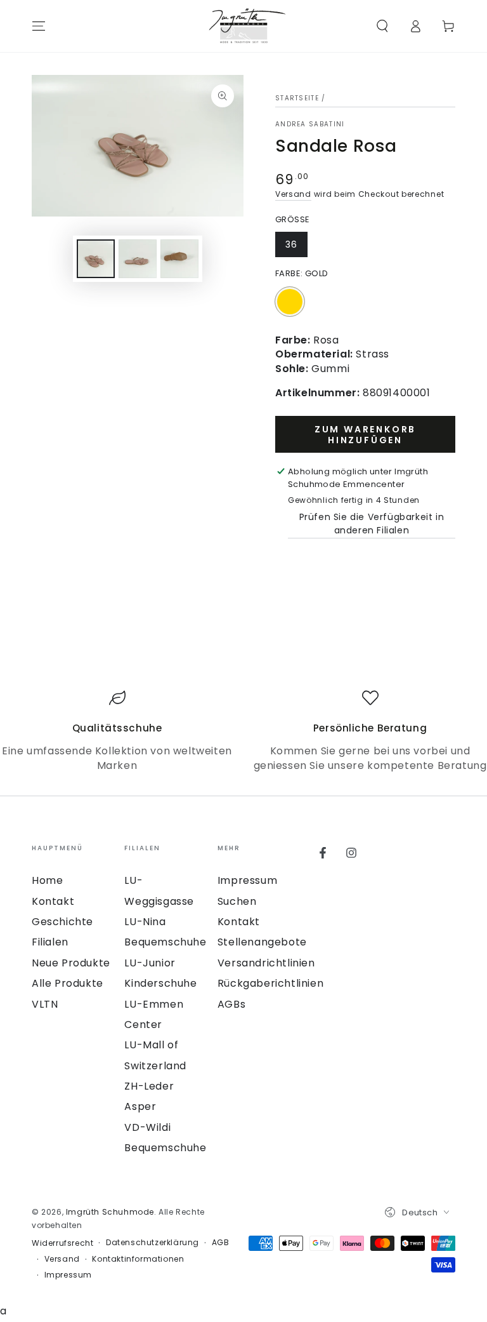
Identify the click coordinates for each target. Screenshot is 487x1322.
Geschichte (62, 921)
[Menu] (38, 26)
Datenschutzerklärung (152, 1243)
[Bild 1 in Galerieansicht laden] (96, 258)
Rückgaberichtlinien (270, 983)
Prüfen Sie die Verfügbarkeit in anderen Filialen (372, 524)
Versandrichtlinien (266, 963)
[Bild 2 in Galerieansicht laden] (138, 258)
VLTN (45, 1004)
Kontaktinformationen (138, 1259)
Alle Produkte (67, 983)
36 (291, 244)
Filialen (50, 942)
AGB (221, 1243)
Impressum (247, 880)
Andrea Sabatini (310, 124)
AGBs (231, 1004)
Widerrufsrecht (62, 1243)
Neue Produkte (71, 963)
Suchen (237, 901)
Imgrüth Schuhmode (110, 1211)
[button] (382, 26)
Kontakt (53, 901)
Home (47, 880)
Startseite (297, 98)
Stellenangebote (262, 942)
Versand (293, 194)
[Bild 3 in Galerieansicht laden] (179, 258)
